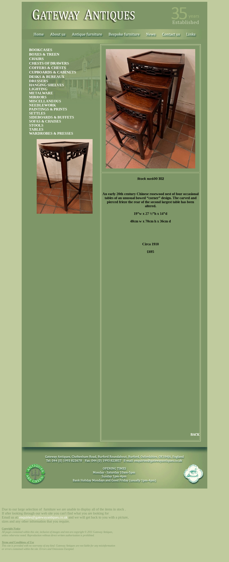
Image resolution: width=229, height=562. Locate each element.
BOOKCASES (40, 50)
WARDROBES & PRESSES (51, 133)
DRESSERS (38, 81)
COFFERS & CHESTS (47, 68)
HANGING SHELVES (46, 85)
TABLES (36, 129)
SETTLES (37, 113)
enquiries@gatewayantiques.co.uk (43, 517)
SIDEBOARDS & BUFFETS (51, 117)
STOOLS (36, 125)
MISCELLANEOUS (45, 101)
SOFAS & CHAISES (45, 121)
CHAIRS (36, 59)
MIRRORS (38, 97)
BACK (195, 435)
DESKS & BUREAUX (46, 77)
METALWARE (41, 93)
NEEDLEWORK (42, 105)
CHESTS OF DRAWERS (49, 63)
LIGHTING (38, 89)
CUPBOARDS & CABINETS (52, 72)
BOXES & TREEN (44, 54)
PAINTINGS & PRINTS (48, 109)
